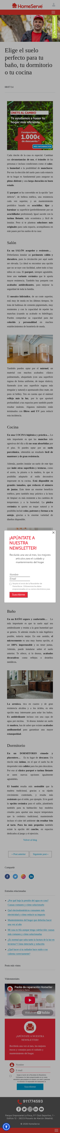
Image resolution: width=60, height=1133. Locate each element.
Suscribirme (18, 594)
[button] (6, 1127)
